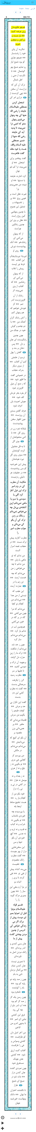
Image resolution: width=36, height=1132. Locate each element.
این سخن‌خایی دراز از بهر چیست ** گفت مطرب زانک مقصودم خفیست (18, 856)
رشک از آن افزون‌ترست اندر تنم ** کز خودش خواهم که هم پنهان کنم (18, 304)
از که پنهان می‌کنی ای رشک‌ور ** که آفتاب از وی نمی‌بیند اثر (18, 282)
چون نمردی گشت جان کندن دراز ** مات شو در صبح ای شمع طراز (18, 1077)
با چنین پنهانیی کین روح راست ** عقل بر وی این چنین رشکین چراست (18, 220)
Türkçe (27, 8)
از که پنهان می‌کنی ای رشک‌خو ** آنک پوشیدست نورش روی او (18, 242)
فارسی (33, 9)
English (21, 8)
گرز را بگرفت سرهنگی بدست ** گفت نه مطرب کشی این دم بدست (18, 689)
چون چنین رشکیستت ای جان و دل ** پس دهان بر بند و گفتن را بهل (18, 344)
